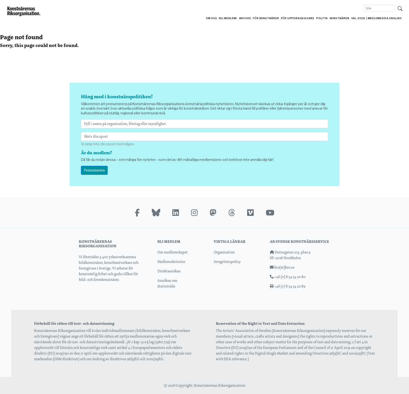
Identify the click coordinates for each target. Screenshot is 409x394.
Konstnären (339, 18)
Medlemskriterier (171, 261)
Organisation (224, 252)
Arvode (245, 18)
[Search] (400, 8)
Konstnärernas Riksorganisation (219, 385)
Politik (322, 18)
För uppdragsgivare (297, 18)
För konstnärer (266, 18)
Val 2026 (358, 18)
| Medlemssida (377, 18)
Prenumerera (94, 170)
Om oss (211, 18)
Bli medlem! (228, 18)
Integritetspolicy (227, 261)
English (395, 18)
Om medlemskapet (172, 252)
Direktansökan (169, 271)
